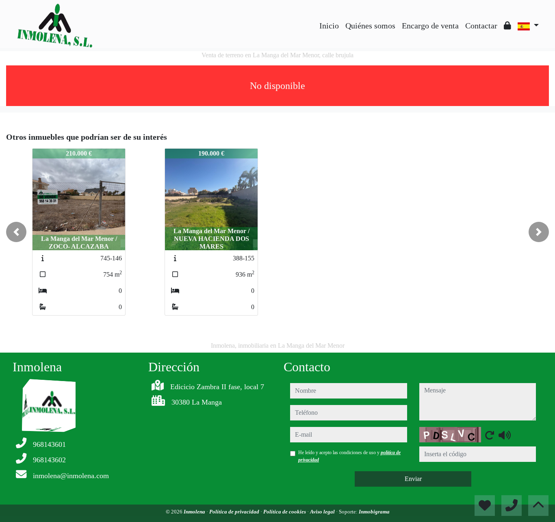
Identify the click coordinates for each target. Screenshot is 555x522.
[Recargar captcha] (489, 435)
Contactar (481, 25)
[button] (16, 232)
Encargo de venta (430, 25)
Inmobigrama (374, 512)
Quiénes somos (370, 25)
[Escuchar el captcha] (504, 435)
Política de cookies (285, 512)
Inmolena (195, 512)
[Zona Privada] (507, 25)
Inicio (329, 25)
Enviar (413, 478)
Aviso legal (323, 512)
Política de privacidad (234, 512)
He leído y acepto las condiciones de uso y (349, 456)
